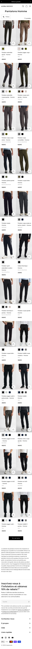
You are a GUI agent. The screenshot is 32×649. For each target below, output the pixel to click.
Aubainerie (9, 645)
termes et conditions (23, 610)
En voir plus (16, 538)
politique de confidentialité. (9, 611)
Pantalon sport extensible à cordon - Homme (7, 268)
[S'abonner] (29, 601)
